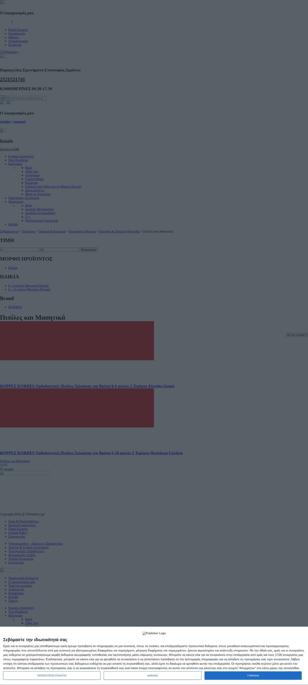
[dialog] (154, 656)
